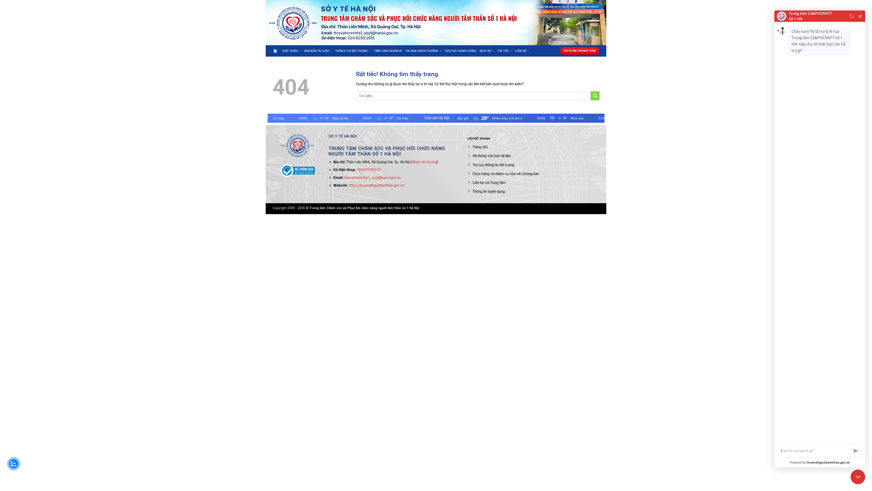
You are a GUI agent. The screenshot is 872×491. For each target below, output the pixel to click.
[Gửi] (595, 95)
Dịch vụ (485, 51)
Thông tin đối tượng (351, 51)
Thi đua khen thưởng (421, 51)
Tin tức (503, 51)
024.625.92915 (369, 170)
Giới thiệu (290, 51)
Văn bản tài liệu (316, 51)
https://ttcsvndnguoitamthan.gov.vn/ (377, 185)
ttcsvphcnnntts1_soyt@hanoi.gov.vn (372, 177)
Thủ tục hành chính (460, 51)
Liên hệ (520, 51)
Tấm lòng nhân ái (388, 51)
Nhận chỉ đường (424, 162)
